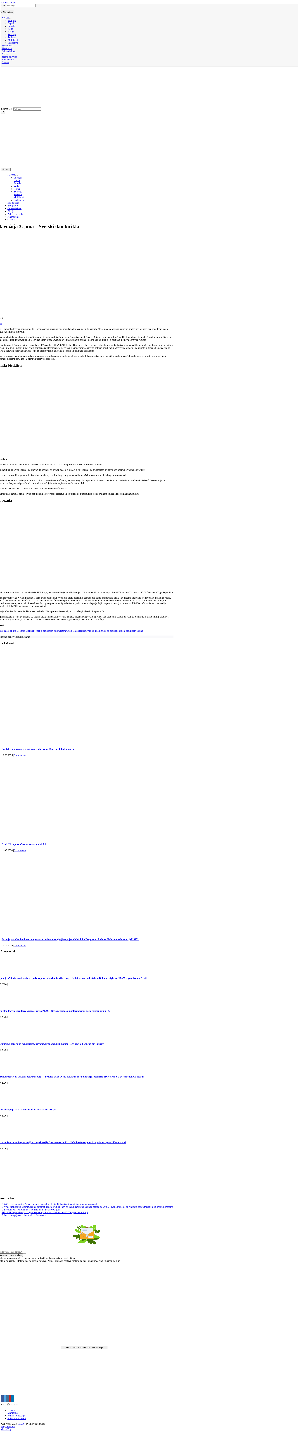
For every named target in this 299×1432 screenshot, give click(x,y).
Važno (140, 630)
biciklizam (48, 630)
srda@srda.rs (9, 1404)
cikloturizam (60, 630)
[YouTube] (10, 1398)
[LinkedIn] (12, 1398)
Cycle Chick (72, 630)
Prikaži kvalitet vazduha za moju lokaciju (84, 1347)
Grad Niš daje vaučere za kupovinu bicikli (24, 844)
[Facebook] (2, 1398)
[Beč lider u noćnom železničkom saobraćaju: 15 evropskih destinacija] (87, 743)
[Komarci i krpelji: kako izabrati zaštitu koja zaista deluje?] (17, 1103)
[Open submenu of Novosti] (10, 18)
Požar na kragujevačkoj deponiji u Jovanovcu (24, 1215)
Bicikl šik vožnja (34, 630)
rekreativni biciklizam (89, 630)
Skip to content (8, 2)
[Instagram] (7, 1398)
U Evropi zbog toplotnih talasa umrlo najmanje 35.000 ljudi (31, 1209)
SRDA (20, 1423)
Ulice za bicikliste (110, 630)
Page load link (8, 1426)
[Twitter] (5, 1398)
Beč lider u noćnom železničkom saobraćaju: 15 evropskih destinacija (38, 749)
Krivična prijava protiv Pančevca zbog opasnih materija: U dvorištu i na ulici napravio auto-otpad (49, 1204)
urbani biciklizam (127, 630)
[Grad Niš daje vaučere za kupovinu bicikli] (75, 838)
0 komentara (20, 755)
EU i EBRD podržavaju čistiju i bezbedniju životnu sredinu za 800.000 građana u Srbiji (45, 1212)
